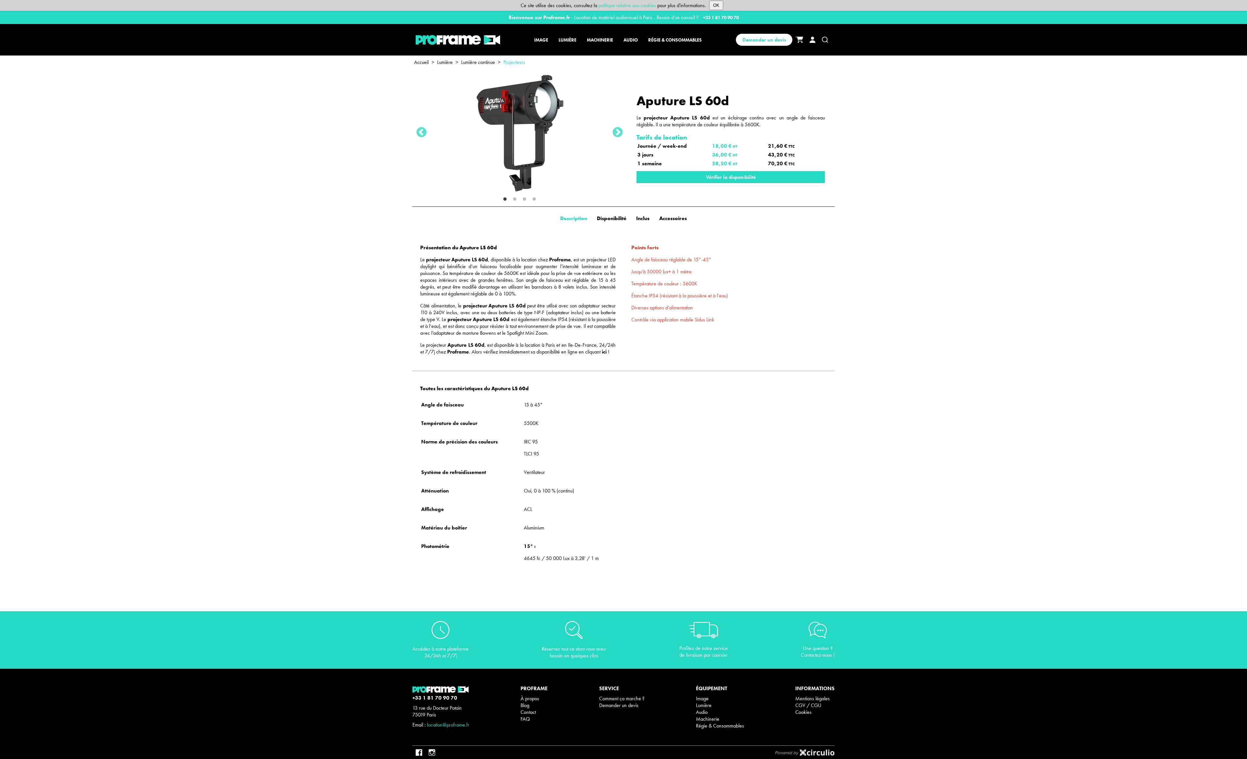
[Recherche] (825, 40)
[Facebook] (419, 752)
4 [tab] (534, 199)
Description (573, 218)
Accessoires (673, 218)
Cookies (803, 712)
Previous (421, 133)
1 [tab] (505, 199)
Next (618, 133)
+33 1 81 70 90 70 (721, 17)
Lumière (445, 62)
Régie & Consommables (720, 725)
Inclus (642, 218)
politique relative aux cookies (627, 5)
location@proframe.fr (448, 724)
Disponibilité (611, 218)
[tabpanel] (520, 132)
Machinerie (707, 718)
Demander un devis (764, 39)
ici (604, 351)
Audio (702, 712)
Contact (528, 712)
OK (716, 5)
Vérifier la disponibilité (731, 177)
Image (702, 698)
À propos (530, 698)
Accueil (421, 62)
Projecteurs (514, 62)
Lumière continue (478, 62)
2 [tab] (514, 199)
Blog (525, 705)
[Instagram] (432, 752)
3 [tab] (524, 199)
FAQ (525, 718)
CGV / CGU (808, 705)
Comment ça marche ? (622, 698)
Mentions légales (812, 698)
